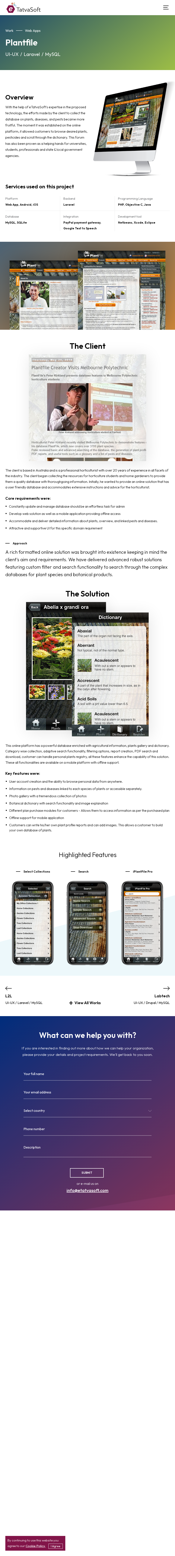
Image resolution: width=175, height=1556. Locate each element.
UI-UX (12, 54)
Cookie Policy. (35, 1546)
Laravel (32, 54)
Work (9, 30)
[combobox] (87, 1112)
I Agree (55, 1546)
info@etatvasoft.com (87, 1190)
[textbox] (87, 1111)
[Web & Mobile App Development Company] (23, 8)
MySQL (52, 54)
